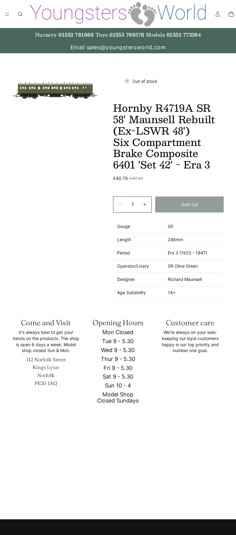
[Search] (20, 14)
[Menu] (7, 14)
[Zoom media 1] (55, 90)
